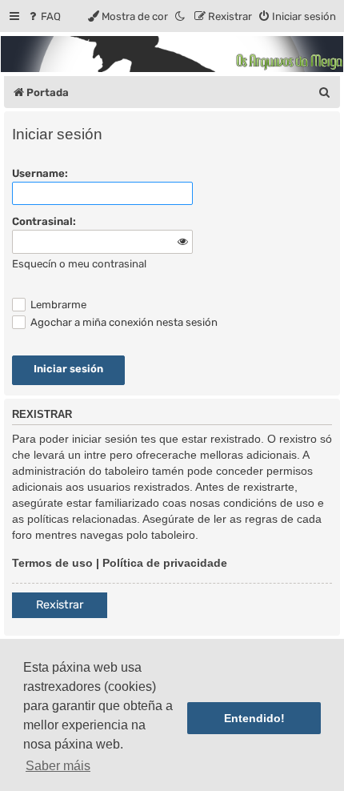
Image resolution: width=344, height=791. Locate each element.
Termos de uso (52, 562)
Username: (40, 173)
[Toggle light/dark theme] (181, 16)
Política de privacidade (164, 562)
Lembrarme (57, 305)
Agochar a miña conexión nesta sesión (123, 322)
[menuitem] (43, 16)
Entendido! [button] (254, 718)
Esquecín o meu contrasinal (79, 264)
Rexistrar (59, 605)
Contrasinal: (44, 221)
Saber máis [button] (58, 766)
